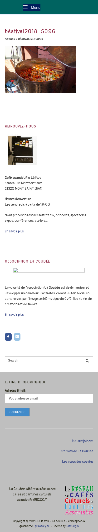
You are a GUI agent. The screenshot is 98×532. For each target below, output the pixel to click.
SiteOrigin (72, 526)
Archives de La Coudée (76, 451)
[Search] (87, 360)
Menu (35, 7)
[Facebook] (8, 337)
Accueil (10, 39)
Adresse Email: (15, 391)
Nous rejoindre (82, 441)
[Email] (17, 337)
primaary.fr (42, 526)
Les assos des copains (77, 462)
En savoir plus (14, 231)
